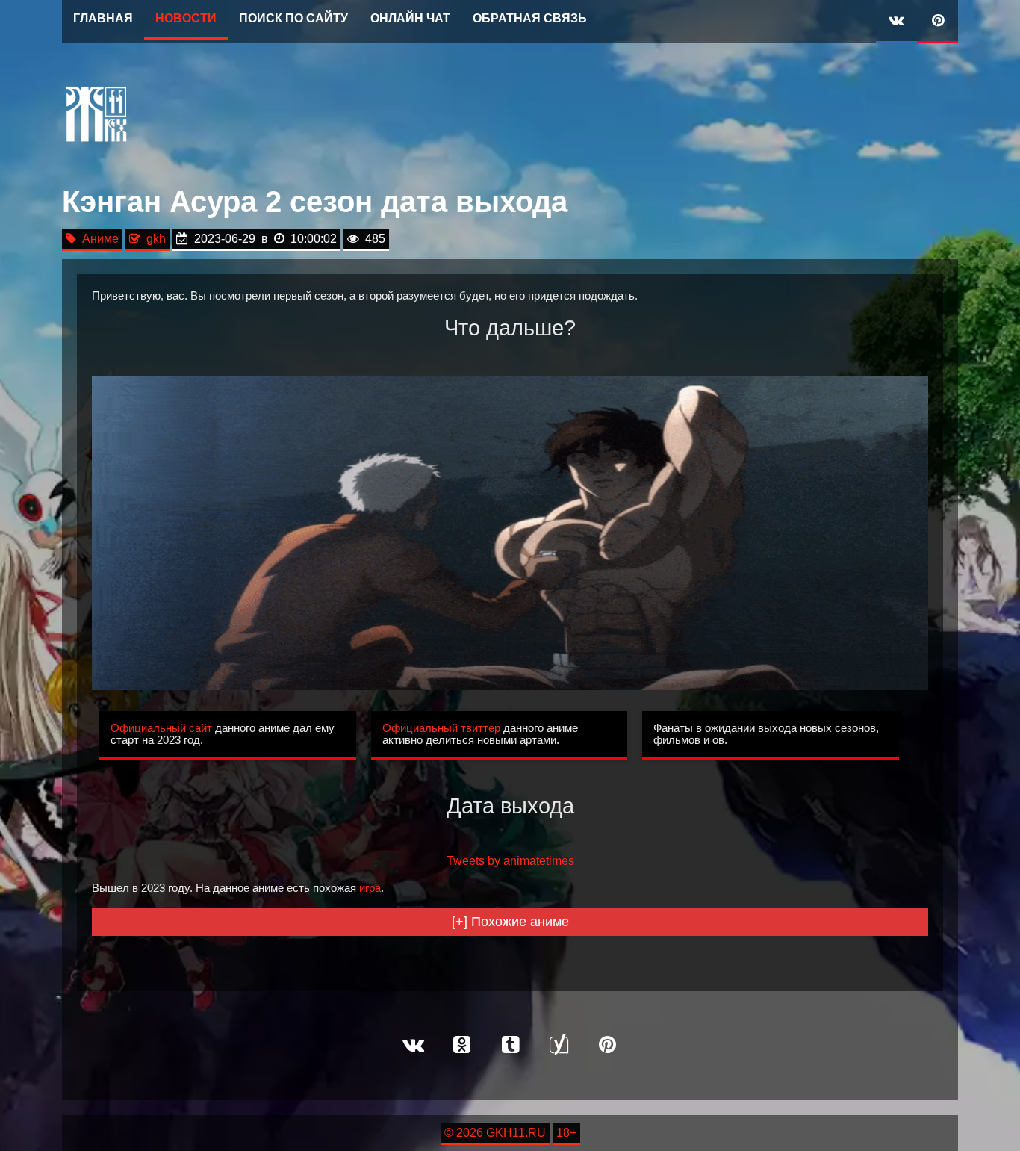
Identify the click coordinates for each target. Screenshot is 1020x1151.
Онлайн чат (410, 18)
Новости (186, 18)
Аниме (97, 238)
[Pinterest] (937, 21)
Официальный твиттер (441, 728)
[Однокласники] (461, 1046)
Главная (103, 18)
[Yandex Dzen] (558, 1046)
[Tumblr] (510, 1046)
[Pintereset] (607, 1046)
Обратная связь (530, 18)
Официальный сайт (161, 728)
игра (370, 888)
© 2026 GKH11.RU (495, 1132)
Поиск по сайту (293, 18)
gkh (153, 238)
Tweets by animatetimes (510, 860)
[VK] (896, 21)
